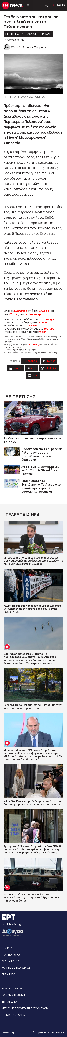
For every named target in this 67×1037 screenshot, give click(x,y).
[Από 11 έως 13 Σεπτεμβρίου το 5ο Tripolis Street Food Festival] (12, 469)
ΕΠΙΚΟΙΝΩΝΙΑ (9, 1001)
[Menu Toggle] (28, 5)
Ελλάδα (44, 311)
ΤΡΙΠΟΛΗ (45, 34)
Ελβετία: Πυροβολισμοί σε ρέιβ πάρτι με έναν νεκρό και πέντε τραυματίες (33, 706)
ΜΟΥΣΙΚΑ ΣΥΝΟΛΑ (12, 988)
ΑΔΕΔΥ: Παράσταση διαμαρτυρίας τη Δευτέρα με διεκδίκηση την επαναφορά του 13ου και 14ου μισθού (32, 609)
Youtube (49, 328)
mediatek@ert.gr (12, 924)
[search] (46, 5)
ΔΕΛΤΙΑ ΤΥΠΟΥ (10, 961)
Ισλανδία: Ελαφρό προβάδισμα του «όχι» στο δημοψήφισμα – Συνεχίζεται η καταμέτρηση (32, 802)
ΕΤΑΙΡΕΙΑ (7, 948)
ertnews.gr (34, 344)
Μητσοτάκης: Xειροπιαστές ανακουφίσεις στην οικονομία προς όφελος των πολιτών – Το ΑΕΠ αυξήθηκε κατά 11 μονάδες (33, 560)
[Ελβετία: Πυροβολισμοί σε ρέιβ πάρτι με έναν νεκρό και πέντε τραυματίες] (33, 685)
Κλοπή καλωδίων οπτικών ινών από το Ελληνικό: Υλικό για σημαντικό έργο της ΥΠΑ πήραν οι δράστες (32, 897)
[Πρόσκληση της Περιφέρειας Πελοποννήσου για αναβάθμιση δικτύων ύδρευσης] (12, 451)
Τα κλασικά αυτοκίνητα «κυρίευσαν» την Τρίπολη (32, 440)
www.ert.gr (8, 1032)
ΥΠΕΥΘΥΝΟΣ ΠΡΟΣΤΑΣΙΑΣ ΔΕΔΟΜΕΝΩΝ (25, 1008)
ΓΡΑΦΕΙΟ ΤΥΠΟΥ (11, 954)
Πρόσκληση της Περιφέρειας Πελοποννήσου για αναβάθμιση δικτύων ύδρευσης (41, 454)
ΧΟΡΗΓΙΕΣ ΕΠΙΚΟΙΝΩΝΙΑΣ (16, 967)
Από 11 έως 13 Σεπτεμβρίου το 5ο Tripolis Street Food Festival (40, 470)
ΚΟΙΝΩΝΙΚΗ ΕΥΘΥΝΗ (13, 995)
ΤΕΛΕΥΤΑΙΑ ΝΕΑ (22, 514)
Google (49, 319)
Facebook (43, 322)
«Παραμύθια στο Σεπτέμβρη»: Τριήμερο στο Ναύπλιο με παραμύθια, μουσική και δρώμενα (41, 486)
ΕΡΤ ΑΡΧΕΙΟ (8, 974)
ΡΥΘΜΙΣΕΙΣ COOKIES (13, 1014)
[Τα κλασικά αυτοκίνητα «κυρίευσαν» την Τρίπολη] (33, 418)
